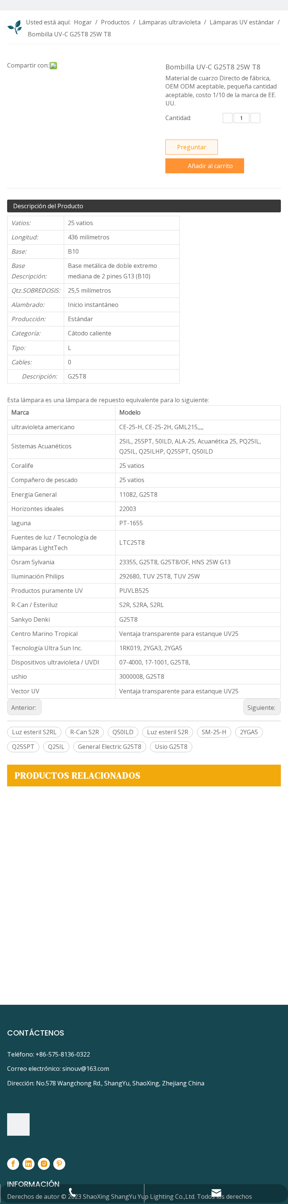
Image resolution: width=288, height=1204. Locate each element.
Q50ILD (123, 732)
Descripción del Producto (48, 206)
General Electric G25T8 (109, 747)
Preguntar (191, 147)
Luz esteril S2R (167, 732)
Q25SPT (23, 747)
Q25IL (56, 747)
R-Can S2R (84, 732)
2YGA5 (249, 732)
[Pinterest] (59, 1164)
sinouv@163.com (85, 1068)
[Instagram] (44, 1164)
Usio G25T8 (171, 747)
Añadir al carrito (210, 166)
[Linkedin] (28, 1164)
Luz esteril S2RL (34, 732)
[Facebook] (13, 1164)
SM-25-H (214, 732)
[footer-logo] (18, 1124)
